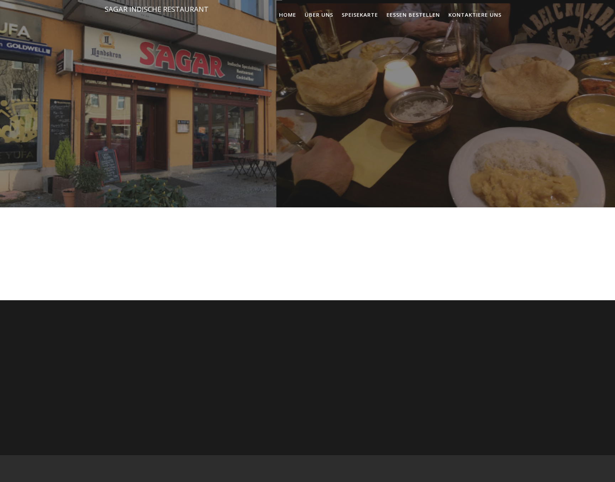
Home (287, 14)
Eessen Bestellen (413, 14)
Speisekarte (360, 14)
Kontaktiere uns (474, 14)
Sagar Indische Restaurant (157, 9)
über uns (319, 14)
